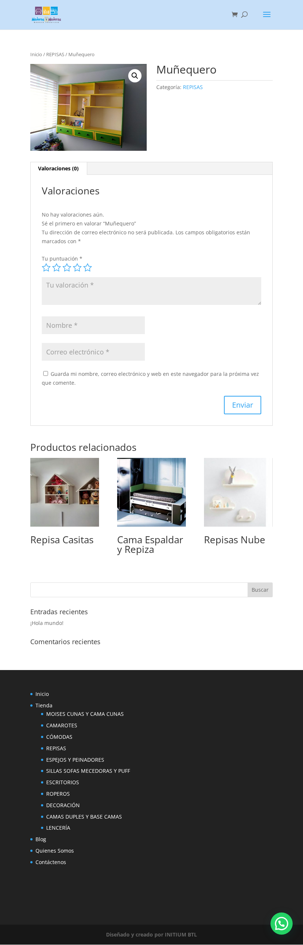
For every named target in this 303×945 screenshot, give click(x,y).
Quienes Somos (54, 850)
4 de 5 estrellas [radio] (77, 267)
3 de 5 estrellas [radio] (66, 267)
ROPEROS (58, 793)
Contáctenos (50, 862)
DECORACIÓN (63, 805)
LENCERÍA (58, 827)
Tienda (43, 705)
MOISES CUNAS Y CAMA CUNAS (85, 713)
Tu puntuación (62, 258)
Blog (40, 839)
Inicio (36, 54)
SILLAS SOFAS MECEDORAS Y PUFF (88, 770)
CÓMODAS (59, 736)
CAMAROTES (61, 725)
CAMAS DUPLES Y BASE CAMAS (84, 816)
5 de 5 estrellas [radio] (87, 267)
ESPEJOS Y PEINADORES (75, 759)
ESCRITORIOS (62, 782)
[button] (135, 75)
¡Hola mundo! (47, 622)
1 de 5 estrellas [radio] (46, 267)
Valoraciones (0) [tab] (58, 168)
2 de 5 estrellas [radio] (56, 267)
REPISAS (55, 54)
